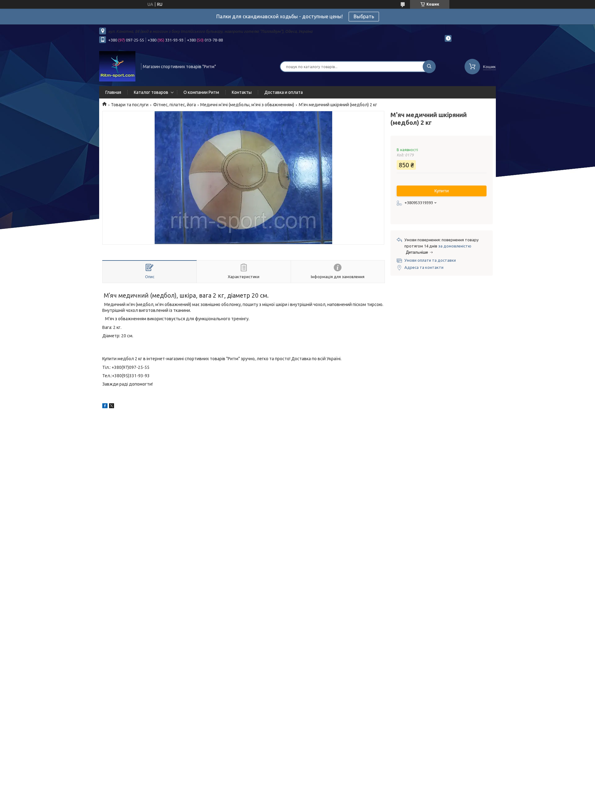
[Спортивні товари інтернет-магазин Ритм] (117, 65)
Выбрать (364, 16)
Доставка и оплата (283, 92)
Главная (113, 92)
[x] (111, 406)
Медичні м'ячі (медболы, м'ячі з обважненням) (247, 104)
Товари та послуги (129, 104)
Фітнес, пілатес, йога (174, 104)
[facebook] (105, 406)
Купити (441, 190)
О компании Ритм (201, 92)
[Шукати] (429, 66)
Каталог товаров (151, 92)
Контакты (242, 92)
